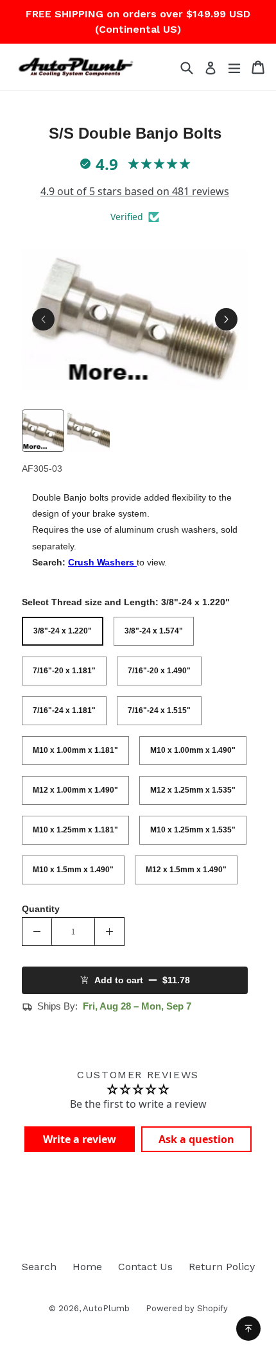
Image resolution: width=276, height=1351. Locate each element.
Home (87, 1267)
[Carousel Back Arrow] (43, 319)
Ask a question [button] (196, 1139)
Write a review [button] (79, 1139)
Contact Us (145, 1267)
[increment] (109, 931)
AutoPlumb (106, 1308)
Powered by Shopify (187, 1308)
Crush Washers (102, 562)
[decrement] (36, 931)
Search (39, 1267)
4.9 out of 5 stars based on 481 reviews (134, 191)
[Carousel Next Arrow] (226, 319)
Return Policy (222, 1267)
